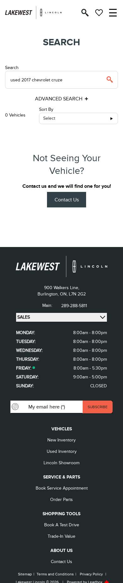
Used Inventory (62, 451)
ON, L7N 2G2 (73, 294)
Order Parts (61, 499)
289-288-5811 (74, 305)
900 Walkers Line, (61, 287)
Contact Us (67, 200)
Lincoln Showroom (61, 463)
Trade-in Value (61, 536)
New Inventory (61, 440)
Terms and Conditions (55, 574)
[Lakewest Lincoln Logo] (33, 12)
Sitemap (25, 574)
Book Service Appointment (62, 488)
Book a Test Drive (61, 525)
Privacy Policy (91, 574)
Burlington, (49, 294)
